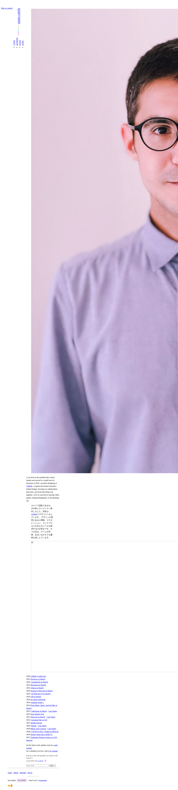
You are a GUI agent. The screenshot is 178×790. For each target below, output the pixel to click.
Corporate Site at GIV (39, 720)
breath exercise (36, 723)
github (15, 773)
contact (14, 42)
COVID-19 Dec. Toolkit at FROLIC (45, 732)
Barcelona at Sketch (38, 685)
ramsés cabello (18, 16)
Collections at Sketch (39, 711)
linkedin (23, 773)
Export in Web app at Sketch (42, 691)
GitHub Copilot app (38, 676)
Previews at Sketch (38, 679)
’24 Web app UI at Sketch (40, 694)
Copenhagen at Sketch (39, 682)
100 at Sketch (36, 697)
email (10, 773)
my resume (53, 751)
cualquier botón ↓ (37, 702)
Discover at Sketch (38, 717)
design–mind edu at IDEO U (42, 734)
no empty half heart (38, 700)
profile (23, 43)
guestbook (17, 41)
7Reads (33, 726)
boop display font (37, 714)
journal (20, 42)
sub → (52, 765)
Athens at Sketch (37, 688)
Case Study (52, 711)
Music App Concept (38, 729)
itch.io (30, 773)
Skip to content (6, 8)
